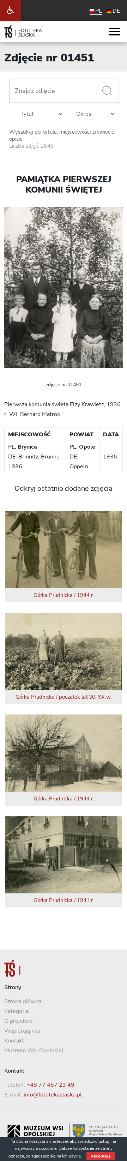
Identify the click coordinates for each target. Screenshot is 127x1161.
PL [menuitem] (98, 11)
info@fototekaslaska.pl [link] (53, 1095)
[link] (10, 10)
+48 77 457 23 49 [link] (50, 1085)
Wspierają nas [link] (22, 1031)
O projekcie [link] (18, 1021)
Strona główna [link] (22, 1001)
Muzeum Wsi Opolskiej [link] (33, 1050)
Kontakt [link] (14, 1041)
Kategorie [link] (16, 1011)
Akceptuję (101, 1156)
